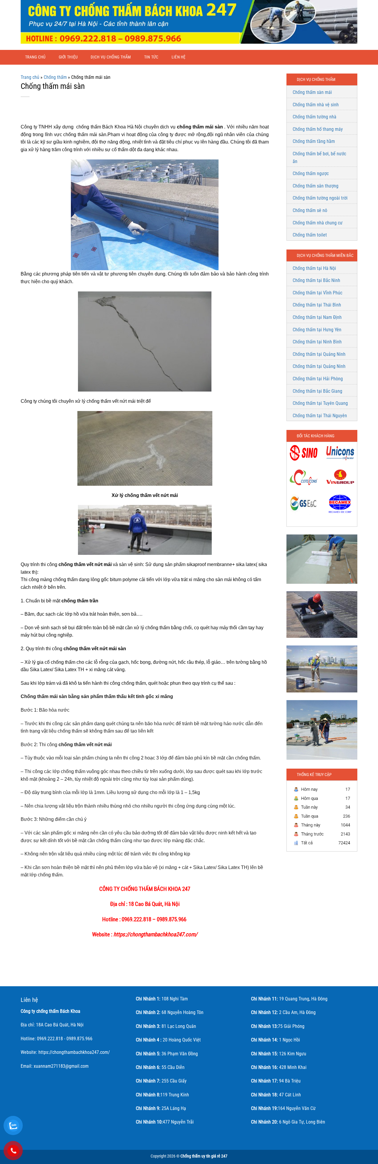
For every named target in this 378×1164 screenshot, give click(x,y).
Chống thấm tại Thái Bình (317, 305)
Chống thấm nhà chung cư (318, 223)
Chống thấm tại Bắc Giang (317, 391)
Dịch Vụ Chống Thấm (111, 57)
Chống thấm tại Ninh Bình (317, 342)
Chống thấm (55, 77)
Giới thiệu (68, 57)
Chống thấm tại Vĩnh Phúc (317, 293)
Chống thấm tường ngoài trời (320, 198)
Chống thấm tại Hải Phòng (318, 379)
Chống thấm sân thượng (315, 186)
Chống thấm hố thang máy (318, 129)
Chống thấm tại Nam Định (317, 317)
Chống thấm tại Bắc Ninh (316, 280)
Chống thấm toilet (310, 235)
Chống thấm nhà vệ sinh (316, 104)
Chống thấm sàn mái (312, 92)
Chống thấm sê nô (310, 210)
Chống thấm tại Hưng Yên (317, 329)
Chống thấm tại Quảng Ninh (319, 354)
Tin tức (151, 57)
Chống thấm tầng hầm (314, 141)
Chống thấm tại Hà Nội (314, 268)
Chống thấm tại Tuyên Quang (320, 403)
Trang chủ (35, 57)
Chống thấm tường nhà (314, 117)
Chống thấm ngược (311, 173)
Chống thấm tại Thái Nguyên (320, 415)
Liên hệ (179, 57)
